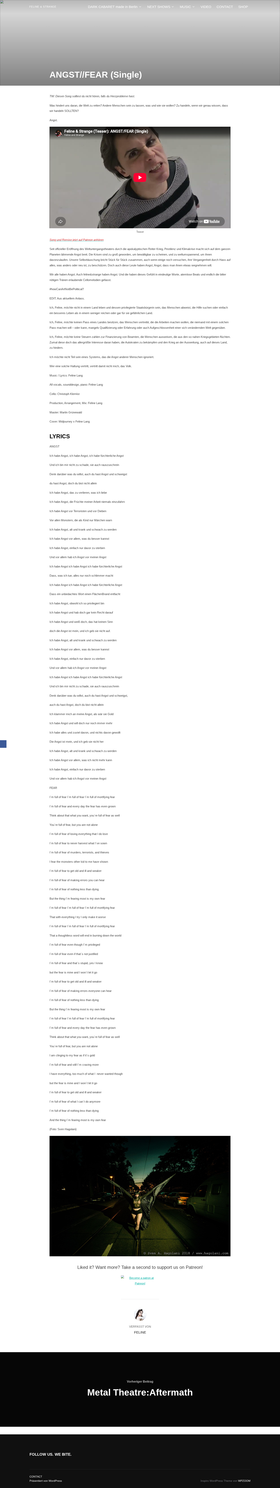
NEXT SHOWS (158, 7)
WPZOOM (244, 1480)
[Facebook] (3, 744)
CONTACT (225, 7)
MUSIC (185, 7)
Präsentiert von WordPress (46, 1480)
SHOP (243, 7)
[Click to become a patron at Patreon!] (140, 1283)
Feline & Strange (42, 6)
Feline (140, 1332)
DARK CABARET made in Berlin (113, 7)
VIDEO (206, 7)
